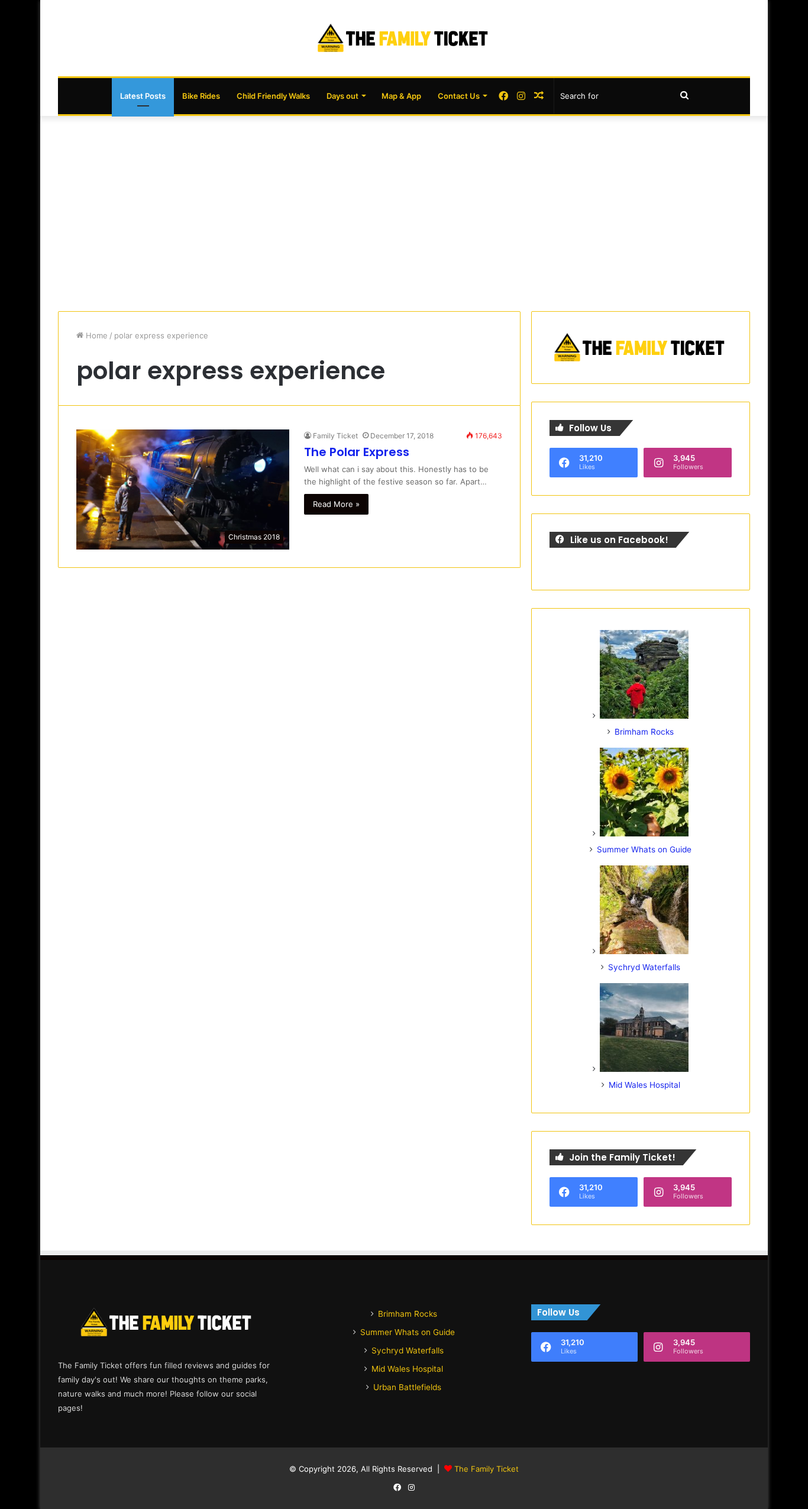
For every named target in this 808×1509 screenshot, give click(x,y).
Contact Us (459, 96)
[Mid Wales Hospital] (644, 1069)
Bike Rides (201, 96)
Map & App (401, 96)
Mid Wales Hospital (644, 1085)
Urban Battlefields (407, 1387)
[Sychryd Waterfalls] (644, 951)
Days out (342, 96)
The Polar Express (356, 452)
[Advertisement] (404, 210)
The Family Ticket (486, 1469)
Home (95, 335)
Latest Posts (143, 96)
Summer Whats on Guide (644, 849)
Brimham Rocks (644, 731)
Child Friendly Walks (273, 96)
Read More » (336, 504)
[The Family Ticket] (404, 38)
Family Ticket (335, 435)
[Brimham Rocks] (644, 715)
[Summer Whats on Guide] (644, 833)
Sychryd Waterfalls (644, 967)
